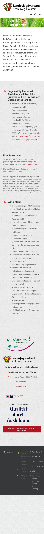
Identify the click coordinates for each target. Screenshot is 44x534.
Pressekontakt (36, 452)
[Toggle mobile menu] (40, 14)
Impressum (36, 457)
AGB (33, 471)
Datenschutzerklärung (36, 461)
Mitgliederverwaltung (36, 466)
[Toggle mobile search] (35, 14)
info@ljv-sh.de (33, 164)
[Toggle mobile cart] (31, 14)
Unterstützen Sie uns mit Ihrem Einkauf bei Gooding (36, 482)
